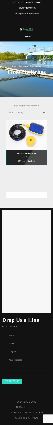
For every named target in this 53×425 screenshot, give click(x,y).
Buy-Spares (23, 66)
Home (13, 66)
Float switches (26, 154)
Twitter (26, 19)
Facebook (22, 19)
